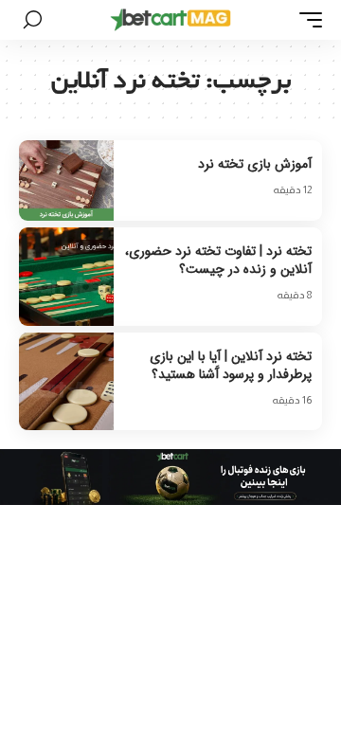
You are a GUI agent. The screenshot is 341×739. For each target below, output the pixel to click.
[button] (306, 19)
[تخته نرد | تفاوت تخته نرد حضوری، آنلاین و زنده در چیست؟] (66, 276)
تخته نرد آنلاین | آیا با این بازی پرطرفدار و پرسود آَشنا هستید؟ (231, 366)
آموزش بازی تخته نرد (255, 163)
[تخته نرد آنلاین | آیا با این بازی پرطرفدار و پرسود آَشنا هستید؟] (66, 382)
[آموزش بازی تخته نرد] (66, 180)
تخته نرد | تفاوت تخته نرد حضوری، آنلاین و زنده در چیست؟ (218, 260)
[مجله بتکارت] (170, 20)
